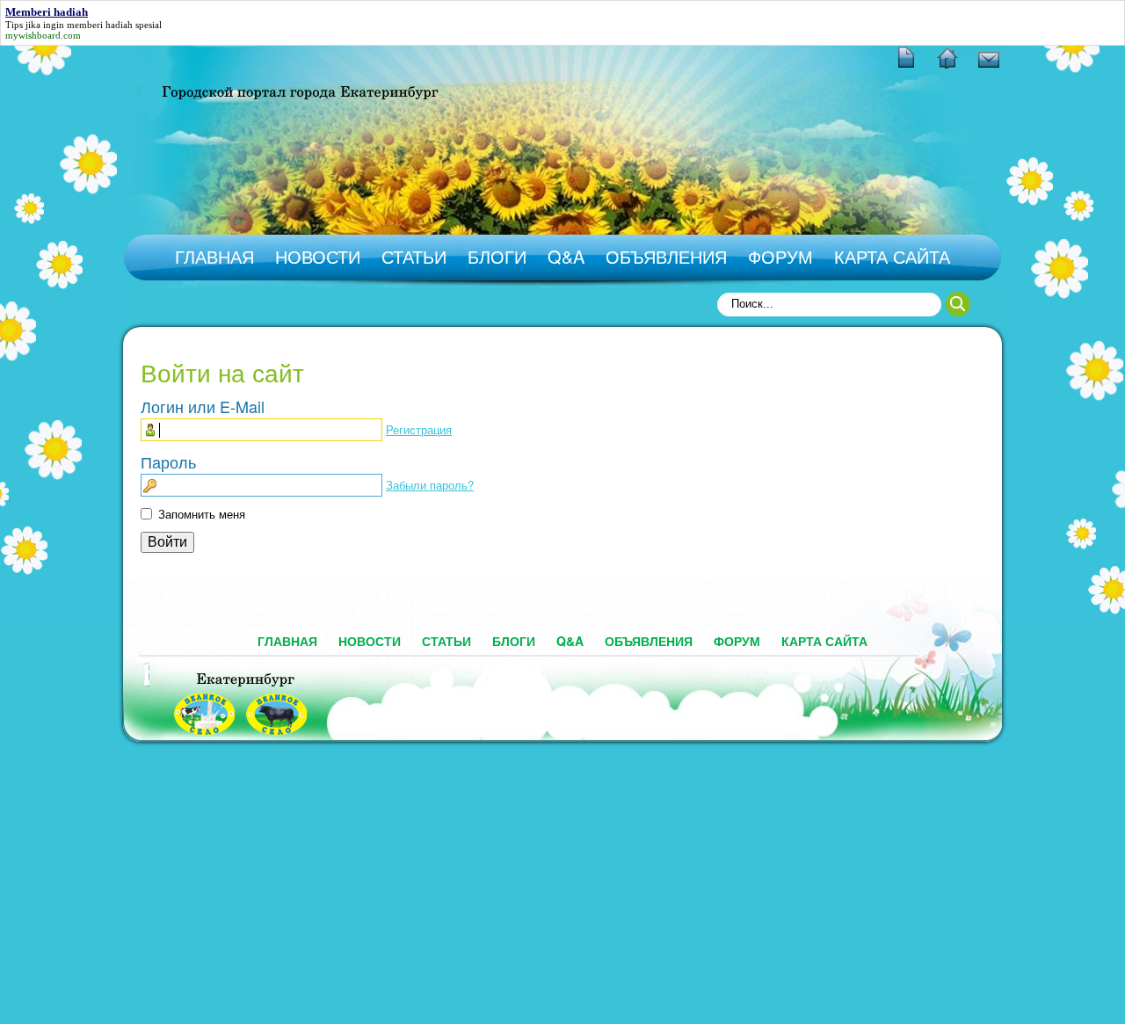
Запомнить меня (201, 513)
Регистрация (419, 429)
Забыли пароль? (430, 484)
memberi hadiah (100, 24)
